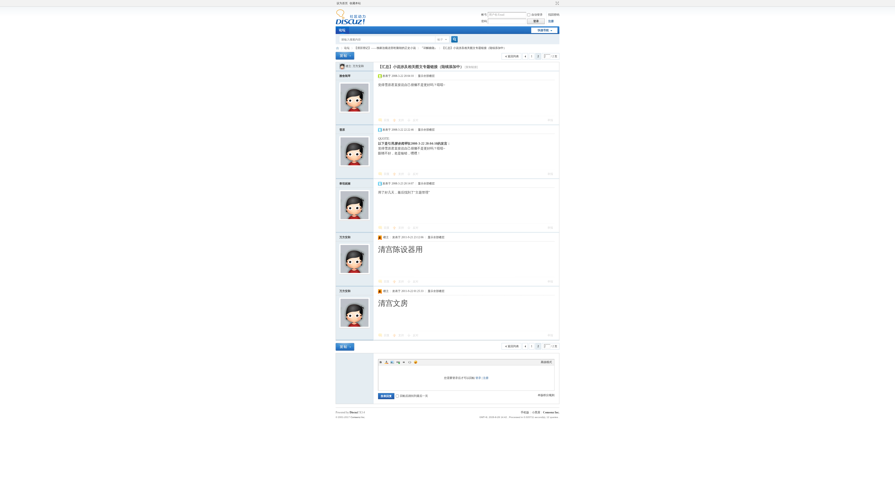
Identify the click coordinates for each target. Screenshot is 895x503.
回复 (386, 120)
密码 (484, 21)
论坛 (342, 30)
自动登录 (537, 14)
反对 (415, 120)
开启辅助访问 (553, 3)
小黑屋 (536, 412)
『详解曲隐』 (428, 48)
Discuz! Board (337, 48)
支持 (401, 120)
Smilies (415, 362)
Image (392, 362)
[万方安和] (342, 66)
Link (398, 362)
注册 (551, 21)
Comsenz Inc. (551, 412)
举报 (550, 120)
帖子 (440, 39)
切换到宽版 (556, 3)
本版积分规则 (546, 395)
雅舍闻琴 (345, 76)
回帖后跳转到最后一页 (414, 396)
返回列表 (513, 56)
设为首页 (342, 3)
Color (386, 362)
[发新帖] (345, 56)
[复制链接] (471, 67)
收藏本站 (355, 3)
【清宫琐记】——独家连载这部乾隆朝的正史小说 (385, 48)
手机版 (525, 412)
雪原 (342, 129)
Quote (404, 362)
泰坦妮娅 (345, 183)
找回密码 (553, 14)
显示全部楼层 (426, 76)
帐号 (484, 14)
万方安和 (358, 66)
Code (409, 362)
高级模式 (546, 362)
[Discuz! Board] (351, 23)
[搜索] (453, 39)
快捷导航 (543, 30)
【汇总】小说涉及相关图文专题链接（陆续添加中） (474, 48)
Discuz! (354, 412)
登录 (478, 378)
